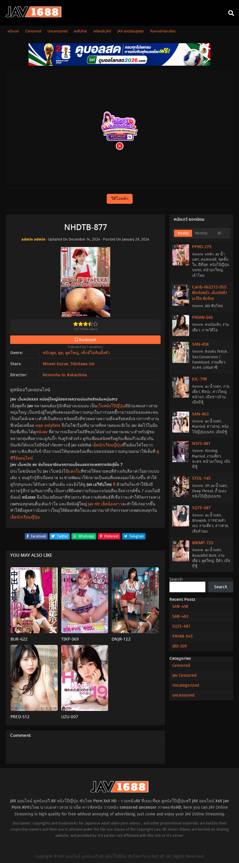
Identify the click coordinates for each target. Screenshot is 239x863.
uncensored (183, 695)
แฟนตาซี (210, 367)
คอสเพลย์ (209, 259)
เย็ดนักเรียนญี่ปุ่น (107, 445)
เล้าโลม (198, 275)
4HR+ (209, 254)
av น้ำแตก (213, 386)
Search (176, 579)
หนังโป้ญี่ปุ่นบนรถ (206, 496)
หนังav (42, 431)
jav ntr (94, 504)
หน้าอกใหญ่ (213, 270)
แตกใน (74, 471)
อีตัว (219, 560)
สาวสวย (213, 426)
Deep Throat (202, 491)
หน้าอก (198, 397)
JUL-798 (199, 379)
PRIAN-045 (202, 318)
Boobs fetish (216, 351)
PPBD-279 (201, 247)
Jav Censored (184, 675)
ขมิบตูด (49, 352)
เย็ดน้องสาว (111, 504)
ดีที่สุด (203, 264)
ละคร (196, 367)
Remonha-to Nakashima (65, 375)
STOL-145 (201, 478)
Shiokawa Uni (82, 363)
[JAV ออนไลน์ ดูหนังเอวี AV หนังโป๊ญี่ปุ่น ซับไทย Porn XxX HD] (33, 16)
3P (207, 485)
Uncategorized (185, 685)
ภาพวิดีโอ (210, 330)
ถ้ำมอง (220, 491)
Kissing (211, 450)
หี (114, 484)
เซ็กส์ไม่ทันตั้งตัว (95, 352)
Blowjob (199, 520)
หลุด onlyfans (47, 425)
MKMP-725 (202, 543)
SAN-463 (200, 414)
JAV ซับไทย (214, 306)
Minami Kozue (55, 363)
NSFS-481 (201, 444)
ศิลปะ (206, 391)
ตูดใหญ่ (72, 352)
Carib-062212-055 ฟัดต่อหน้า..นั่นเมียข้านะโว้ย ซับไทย (209, 293)
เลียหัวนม (200, 531)
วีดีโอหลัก (119, 198)
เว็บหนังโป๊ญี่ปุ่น (111, 405)
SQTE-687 (201, 508)
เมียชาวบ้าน (216, 397)
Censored (181, 665)
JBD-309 (179, 646)
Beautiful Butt (204, 555)
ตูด (60, 352)
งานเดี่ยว (218, 362)
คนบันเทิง (213, 324)
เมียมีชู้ (197, 402)
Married (198, 426)
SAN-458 (200, 344)
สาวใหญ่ (219, 391)
